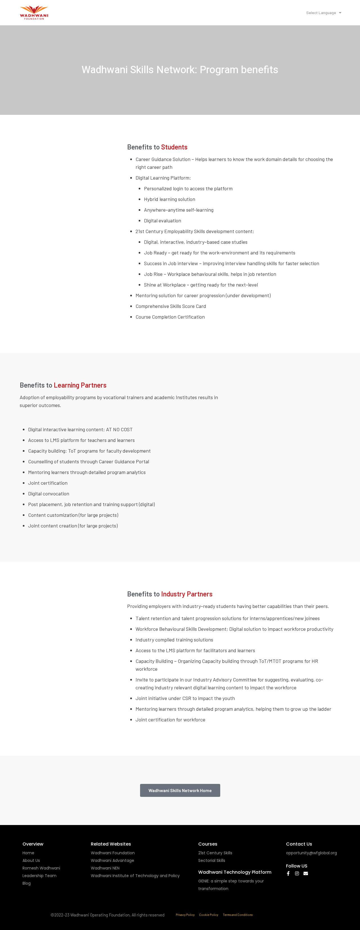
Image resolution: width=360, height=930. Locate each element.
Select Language (321, 12)
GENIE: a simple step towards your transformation (231, 884)
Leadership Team (39, 875)
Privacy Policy (185, 914)
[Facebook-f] (288, 873)
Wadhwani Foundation (113, 853)
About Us (31, 860)
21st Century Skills (215, 853)
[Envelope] (305, 873)
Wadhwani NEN (105, 868)
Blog (26, 883)
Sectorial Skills (211, 860)
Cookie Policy (208, 914)
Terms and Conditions (238, 914)
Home (28, 853)
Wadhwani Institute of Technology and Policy (135, 875)
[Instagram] (297, 873)
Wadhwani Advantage (112, 860)
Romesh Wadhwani (41, 868)
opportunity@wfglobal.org (311, 853)
